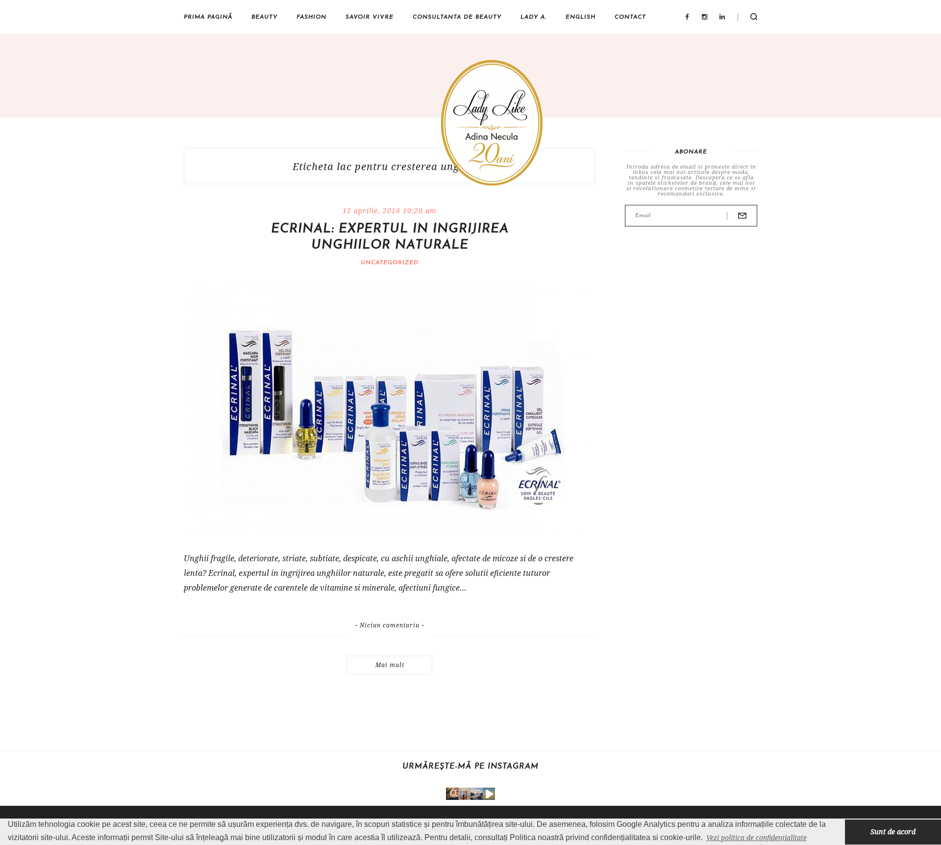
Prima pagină (208, 17)
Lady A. (533, 17)
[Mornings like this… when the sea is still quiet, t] (489, 794)
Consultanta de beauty (457, 17)
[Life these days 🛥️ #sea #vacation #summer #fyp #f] (476, 794)
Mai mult (389, 665)
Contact (630, 17)
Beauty (264, 17)
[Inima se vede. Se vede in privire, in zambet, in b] (464, 794)
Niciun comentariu (390, 625)
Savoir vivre (370, 17)
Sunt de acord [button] (893, 831)
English (580, 17)
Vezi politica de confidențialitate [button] (756, 837)
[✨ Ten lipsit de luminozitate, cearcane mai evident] (452, 794)
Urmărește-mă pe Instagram (470, 766)
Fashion (311, 17)
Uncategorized (390, 263)
